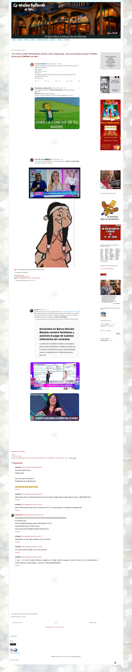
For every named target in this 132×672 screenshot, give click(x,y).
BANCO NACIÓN (30, 458)
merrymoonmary (63, 656)
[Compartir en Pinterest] (75, 458)
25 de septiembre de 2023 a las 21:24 (31, 504)
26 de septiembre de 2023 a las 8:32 (31, 536)
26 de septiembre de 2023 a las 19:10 (31, 557)
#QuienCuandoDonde (25, 276)
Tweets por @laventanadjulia (106, 268)
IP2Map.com (17, 652)
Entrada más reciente (17, 622)
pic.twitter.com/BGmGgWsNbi (32, 278)
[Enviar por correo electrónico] (70, 458)
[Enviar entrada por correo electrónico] (13, 454)
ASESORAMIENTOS (21, 458)
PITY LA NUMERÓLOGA (49, 458)
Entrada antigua (93, 622)
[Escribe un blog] (71, 458)
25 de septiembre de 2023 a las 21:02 (31, 494)
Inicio (56, 622)
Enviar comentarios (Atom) (58, 627)
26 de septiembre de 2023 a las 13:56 (31, 546)
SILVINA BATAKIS (60, 458)
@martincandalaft (20, 275)
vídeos (66, 458)
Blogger (79, 656)
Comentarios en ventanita (18, 451)
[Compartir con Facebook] (74, 458)
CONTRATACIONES (39, 458)
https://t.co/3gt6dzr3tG (21, 278)
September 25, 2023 (30, 280)
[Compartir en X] (72, 458)
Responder (17, 489)
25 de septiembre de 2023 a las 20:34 (31, 467)
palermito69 (19, 515)
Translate (111, 326)
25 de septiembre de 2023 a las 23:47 (33, 515)
